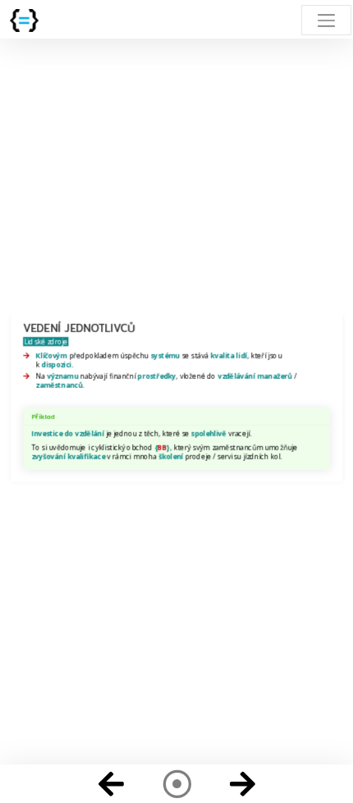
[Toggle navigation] (326, 20)
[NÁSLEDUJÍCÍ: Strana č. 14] (242, 783)
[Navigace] (176, 783)
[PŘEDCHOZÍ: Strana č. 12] (111, 783)
